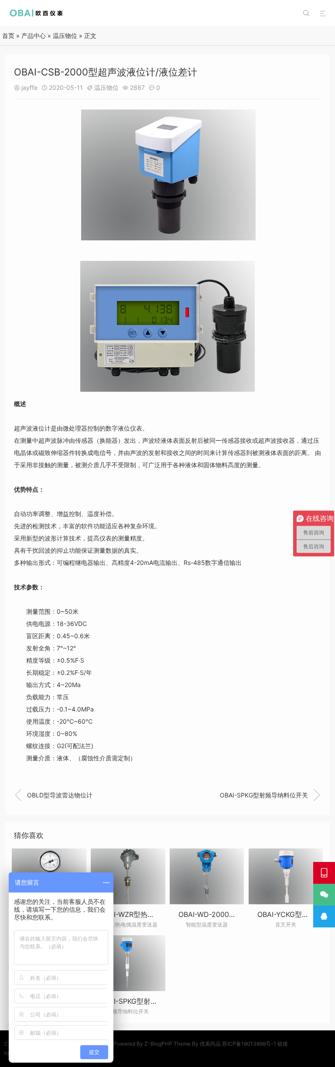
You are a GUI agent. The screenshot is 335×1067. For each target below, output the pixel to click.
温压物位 (65, 35)
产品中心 (33, 35)
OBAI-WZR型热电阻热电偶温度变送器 (158, 914)
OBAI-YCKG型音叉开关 (293, 914)
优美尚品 (210, 1043)
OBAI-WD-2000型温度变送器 (224, 914)
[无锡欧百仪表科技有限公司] (37, 13)
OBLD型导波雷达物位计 (53, 795)
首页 (8, 35)
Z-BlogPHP (158, 1043)
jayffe (29, 87)
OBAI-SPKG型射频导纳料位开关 (270, 795)
